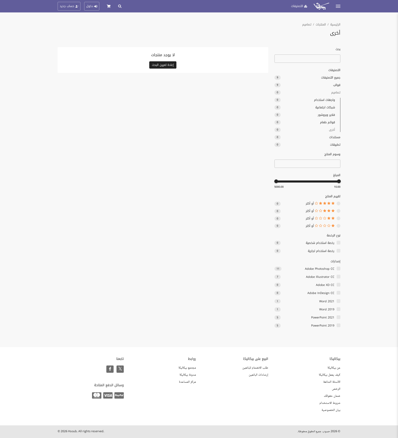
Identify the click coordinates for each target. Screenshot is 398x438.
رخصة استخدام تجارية (321, 251)
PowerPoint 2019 (322, 325)
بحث (338, 49)
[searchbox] (337, 164)
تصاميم (306, 24)
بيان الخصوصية (331, 410)
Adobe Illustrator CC (320, 277)
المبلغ (336, 175)
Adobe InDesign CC (320, 293)
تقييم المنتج (332, 196)
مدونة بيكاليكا (188, 375)
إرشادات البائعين (258, 375)
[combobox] (307, 164)
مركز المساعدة (187, 382)
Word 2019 (326, 309)
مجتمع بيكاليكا (187, 368)
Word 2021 (326, 301)
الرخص (336, 389)
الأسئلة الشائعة (331, 382)
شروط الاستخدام (329, 403)
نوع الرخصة (333, 235)
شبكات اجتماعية (306, 107)
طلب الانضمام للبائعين (255, 368)
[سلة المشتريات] (108, 6)
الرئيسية (335, 24)
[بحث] (119, 6)
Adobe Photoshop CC (319, 269)
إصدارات (335, 261)
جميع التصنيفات (308, 77)
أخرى (306, 130)
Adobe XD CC (325, 285)
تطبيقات (308, 145)
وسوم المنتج (332, 154)
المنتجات (321, 24)
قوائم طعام (306, 122)
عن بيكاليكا (334, 368)
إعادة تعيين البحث (163, 65)
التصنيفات (334, 70)
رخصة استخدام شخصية (320, 243)
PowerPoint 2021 (322, 317)
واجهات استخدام (306, 100)
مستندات (308, 137)
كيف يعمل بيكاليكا (329, 375)
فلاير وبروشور (306, 115)
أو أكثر (310, 204)
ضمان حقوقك (332, 396)
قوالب (308, 85)
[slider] (339, 181)
